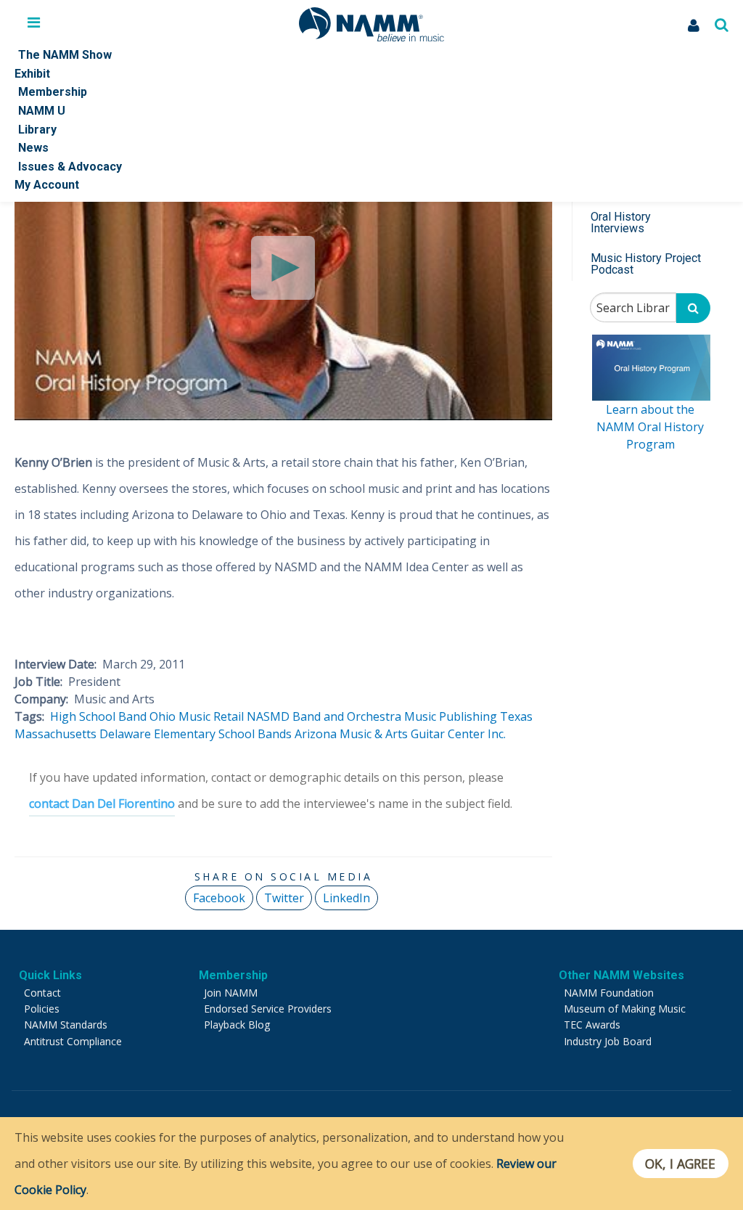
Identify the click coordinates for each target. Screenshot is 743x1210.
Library (37, 129)
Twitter (284, 898)
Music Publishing (450, 716)
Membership (52, 92)
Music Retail (211, 716)
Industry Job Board (608, 1041)
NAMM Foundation (609, 993)
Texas (516, 716)
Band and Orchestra (346, 716)
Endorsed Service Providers (268, 1008)
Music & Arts (374, 734)
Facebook (219, 898)
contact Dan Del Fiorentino (102, 804)
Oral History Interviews (621, 222)
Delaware (125, 734)
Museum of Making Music (625, 1008)
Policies (41, 1008)
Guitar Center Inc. (458, 734)
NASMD (268, 716)
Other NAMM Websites (621, 975)
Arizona (316, 734)
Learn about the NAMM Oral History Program (650, 426)
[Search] (693, 308)
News (33, 148)
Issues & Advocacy (70, 166)
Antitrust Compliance (73, 1041)
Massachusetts (56, 734)
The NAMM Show (65, 55)
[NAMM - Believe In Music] (371, 37)
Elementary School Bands (223, 734)
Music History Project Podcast (646, 264)
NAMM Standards (65, 1024)
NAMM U (41, 111)
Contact (42, 993)
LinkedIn (346, 898)
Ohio (162, 716)
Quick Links (50, 975)
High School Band (98, 716)
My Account (47, 185)
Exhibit (32, 74)
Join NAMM (231, 993)
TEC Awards (592, 1024)
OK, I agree (680, 1163)
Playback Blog (237, 1024)
